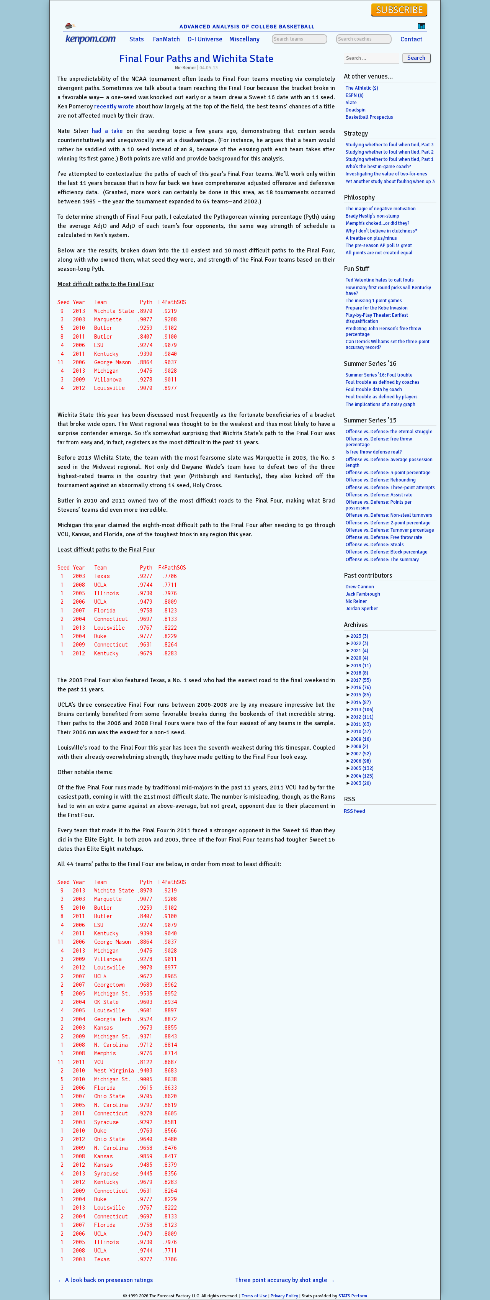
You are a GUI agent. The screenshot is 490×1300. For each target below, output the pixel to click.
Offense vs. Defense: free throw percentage (379, 442)
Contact (411, 39)
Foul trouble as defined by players (382, 397)
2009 (361, 739)
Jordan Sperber (362, 609)
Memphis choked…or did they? (378, 223)
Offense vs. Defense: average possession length (389, 462)
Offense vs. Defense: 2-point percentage (388, 523)
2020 (359, 658)
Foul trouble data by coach (374, 389)
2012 (362, 717)
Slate (351, 103)
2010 (361, 732)
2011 (361, 724)
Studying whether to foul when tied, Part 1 (390, 159)
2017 (361, 680)
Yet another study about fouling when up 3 (390, 181)
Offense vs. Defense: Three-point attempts (390, 488)
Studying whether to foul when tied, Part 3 (390, 145)
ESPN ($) (355, 95)
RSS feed (354, 811)
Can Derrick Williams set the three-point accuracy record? (388, 344)
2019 (361, 666)
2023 (359, 636)
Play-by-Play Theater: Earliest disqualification (377, 318)
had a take (107, 131)
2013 (362, 710)
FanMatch (166, 39)
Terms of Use (254, 1296)
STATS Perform (352, 1296)
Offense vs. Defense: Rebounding (381, 480)
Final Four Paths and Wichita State (196, 58)
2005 (362, 768)
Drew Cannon (360, 587)
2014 (361, 702)
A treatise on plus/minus (371, 238)
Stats (136, 39)
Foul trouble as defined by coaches (383, 382)
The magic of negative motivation (381, 209)
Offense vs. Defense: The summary (382, 560)
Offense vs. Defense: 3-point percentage (388, 473)
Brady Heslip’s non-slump (372, 216)
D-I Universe (204, 39)
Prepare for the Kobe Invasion (377, 308)
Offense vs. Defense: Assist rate (379, 495)
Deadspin (356, 110)
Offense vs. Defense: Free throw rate (384, 537)
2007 (361, 754)
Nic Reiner (185, 68)
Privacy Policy (284, 1296)
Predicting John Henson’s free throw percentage (383, 331)
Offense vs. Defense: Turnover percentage (390, 530)
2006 (361, 761)
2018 (359, 673)
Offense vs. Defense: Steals (375, 545)
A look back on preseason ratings (105, 1280)
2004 (362, 776)
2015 (361, 695)
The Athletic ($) (362, 88)
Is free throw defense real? (374, 452)
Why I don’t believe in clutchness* (382, 231)
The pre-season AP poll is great (379, 245)
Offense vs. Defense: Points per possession (379, 505)
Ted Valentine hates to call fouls (380, 280)
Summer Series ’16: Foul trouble (379, 375)
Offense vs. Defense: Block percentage (387, 552)
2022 (359, 643)
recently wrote (114, 106)
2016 (361, 687)
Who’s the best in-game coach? (378, 167)
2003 (361, 783)
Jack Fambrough (363, 594)
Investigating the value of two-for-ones (386, 174)
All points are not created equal (379, 253)
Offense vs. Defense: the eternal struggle (389, 432)
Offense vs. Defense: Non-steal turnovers (389, 515)
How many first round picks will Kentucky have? (388, 290)
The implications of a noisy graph (380, 404)
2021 (359, 651)
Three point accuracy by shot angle (285, 1280)
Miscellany (244, 39)
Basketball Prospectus (369, 117)
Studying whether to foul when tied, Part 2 (390, 152)
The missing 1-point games (374, 301)
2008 (359, 746)
